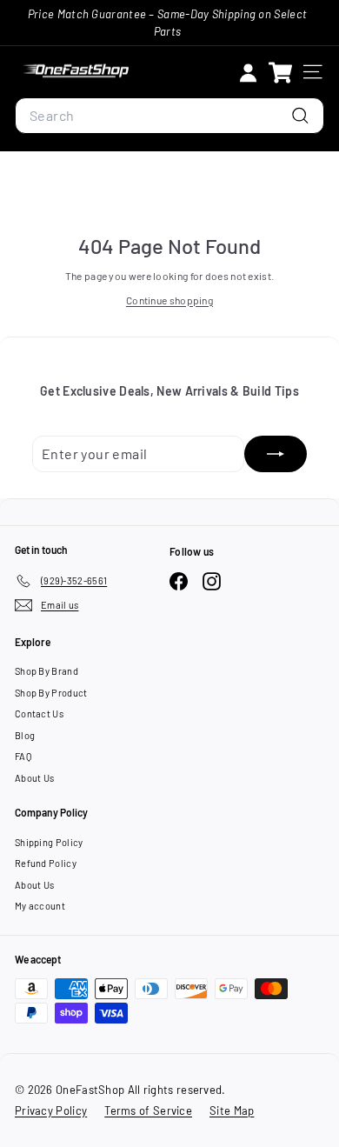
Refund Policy (45, 863)
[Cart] (280, 72)
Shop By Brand (46, 671)
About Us (34, 778)
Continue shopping (169, 300)
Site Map (231, 1110)
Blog (25, 735)
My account (40, 905)
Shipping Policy (49, 842)
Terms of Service (148, 1110)
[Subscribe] (275, 454)
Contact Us (39, 713)
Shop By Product (51, 692)
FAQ (23, 756)
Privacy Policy (51, 1110)
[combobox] (169, 115)
